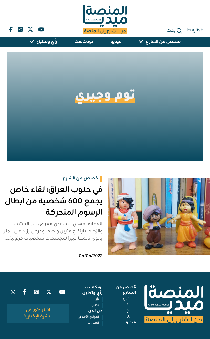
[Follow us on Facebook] (11, 28)
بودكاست (83, 42)
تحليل (95, 305)
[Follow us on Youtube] (41, 28)
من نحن (95, 311)
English (195, 31)
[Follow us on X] (30, 28)
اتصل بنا (93, 323)
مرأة (129, 305)
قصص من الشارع (163, 42)
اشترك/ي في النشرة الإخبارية (38, 313)
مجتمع (127, 299)
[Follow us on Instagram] (20, 28)
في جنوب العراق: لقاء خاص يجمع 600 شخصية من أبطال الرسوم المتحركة (53, 201)
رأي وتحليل (47, 42)
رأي (97, 299)
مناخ (129, 311)
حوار (129, 317)
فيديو (116, 42)
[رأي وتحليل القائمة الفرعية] (31, 42)
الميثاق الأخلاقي (88, 317)
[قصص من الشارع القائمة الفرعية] (141, 42)
